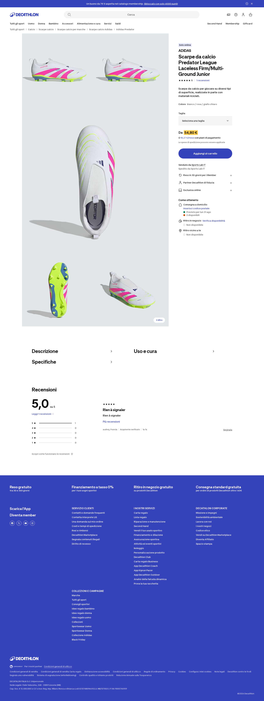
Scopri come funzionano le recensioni (51, 454)
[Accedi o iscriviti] (243, 14)
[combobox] (205, 120)
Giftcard (247, 23)
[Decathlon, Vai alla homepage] (24, 15)
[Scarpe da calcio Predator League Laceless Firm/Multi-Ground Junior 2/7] (58, 70)
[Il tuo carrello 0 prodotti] (250, 14)
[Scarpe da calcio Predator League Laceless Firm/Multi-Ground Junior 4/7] (58, 289)
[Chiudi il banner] (251, 3)
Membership (232, 23)
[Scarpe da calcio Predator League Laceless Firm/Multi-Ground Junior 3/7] (95, 180)
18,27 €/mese (187, 138)
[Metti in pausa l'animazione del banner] (246, 3)
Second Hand (214, 23)
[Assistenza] (236, 14)
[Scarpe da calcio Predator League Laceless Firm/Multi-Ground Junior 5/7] (132, 289)
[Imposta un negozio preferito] (228, 14)
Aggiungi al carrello (205, 153)
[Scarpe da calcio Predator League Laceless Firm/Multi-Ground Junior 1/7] (132, 70)
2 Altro (159, 320)
